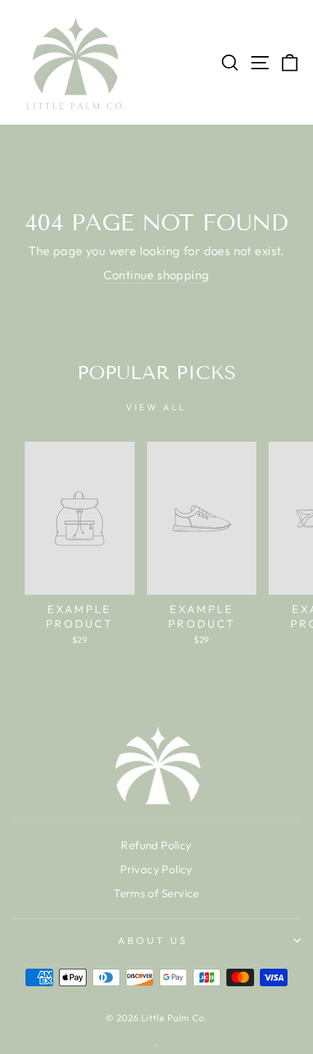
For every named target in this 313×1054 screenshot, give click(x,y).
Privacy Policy (156, 869)
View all (156, 407)
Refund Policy (156, 845)
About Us (153, 940)
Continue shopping (156, 274)
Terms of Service (156, 893)
